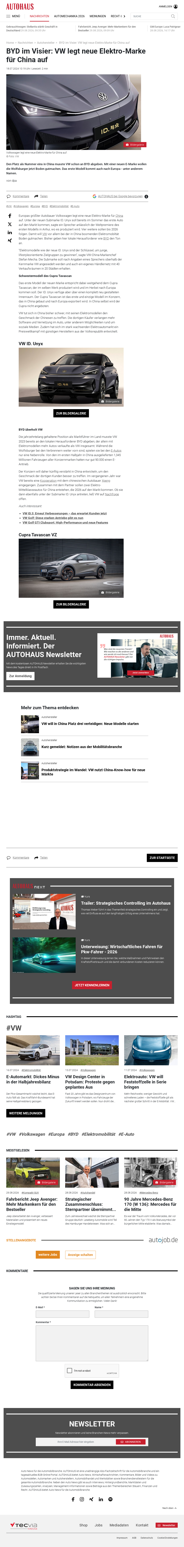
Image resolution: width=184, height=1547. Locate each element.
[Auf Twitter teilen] (10, 224)
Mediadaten (119, 1525)
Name (98, 1307)
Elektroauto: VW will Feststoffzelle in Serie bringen (145, 1082)
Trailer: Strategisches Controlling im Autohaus (126, 903)
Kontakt (142, 1525)
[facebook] (73, 1499)
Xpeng (106, 480)
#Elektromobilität (31, 1070)
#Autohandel (87, 1192)
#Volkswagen (88, 1070)
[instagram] (82, 1499)
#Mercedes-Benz (148, 1192)
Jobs (98, 1525)
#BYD (73, 1134)
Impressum (122, 1538)
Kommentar (42, 1322)
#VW (14, 1028)
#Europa (56, 1134)
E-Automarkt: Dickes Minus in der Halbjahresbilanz (32, 1079)
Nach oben (167, 1508)
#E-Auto (126, 1134)
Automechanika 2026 (69, 16)
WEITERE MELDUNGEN (25, 1113)
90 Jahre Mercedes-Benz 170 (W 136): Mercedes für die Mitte (150, 1204)
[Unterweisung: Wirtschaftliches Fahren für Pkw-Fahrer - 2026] (44, 955)
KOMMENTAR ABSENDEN (92, 1385)
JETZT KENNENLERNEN (92, 985)
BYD (106, 238)
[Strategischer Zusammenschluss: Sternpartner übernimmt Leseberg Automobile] (92, 1173)
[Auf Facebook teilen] (9, 215)
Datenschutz (147, 1538)
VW (44, 234)
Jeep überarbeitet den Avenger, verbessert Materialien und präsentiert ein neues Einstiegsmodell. (29, 1220)
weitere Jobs (47, 1254)
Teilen (44, 196)
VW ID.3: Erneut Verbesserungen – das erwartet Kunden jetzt (65, 513)
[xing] (91, 1499)
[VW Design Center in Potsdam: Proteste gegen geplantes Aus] (92, 1050)
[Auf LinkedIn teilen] (10, 232)
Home (10, 42)
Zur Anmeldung (20, 676)
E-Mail (39, 1307)
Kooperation (48, 480)
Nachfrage (112, 494)
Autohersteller (45, 42)
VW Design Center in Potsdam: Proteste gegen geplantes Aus (90, 1082)
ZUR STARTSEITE (162, 858)
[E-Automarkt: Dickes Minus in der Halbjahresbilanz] (33, 1050)
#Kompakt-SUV (30, 1192)
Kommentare (21, 196)
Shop (83, 1525)
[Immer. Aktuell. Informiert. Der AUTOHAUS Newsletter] (137, 655)
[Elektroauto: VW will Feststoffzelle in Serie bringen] (151, 1050)
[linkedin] (101, 1499)
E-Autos (116, 450)
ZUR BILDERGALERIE (71, 413)
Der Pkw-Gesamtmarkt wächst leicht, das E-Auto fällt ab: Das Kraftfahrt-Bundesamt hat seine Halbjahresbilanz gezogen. (30, 1097)
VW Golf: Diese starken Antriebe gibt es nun (53, 518)
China (119, 215)
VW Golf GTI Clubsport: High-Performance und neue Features (65, 522)
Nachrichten (39, 16)
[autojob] (163, 1240)
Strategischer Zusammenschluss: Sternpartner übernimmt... (90, 1204)
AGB (134, 1538)
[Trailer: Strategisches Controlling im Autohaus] (44, 911)
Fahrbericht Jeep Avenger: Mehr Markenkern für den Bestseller (32, 1204)
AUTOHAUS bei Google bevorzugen (120, 196)
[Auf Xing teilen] (10, 240)
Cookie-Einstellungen (167, 1538)
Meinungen (98, 16)
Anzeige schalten (80, 1255)
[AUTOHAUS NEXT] (29, 886)
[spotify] (110, 1499)
